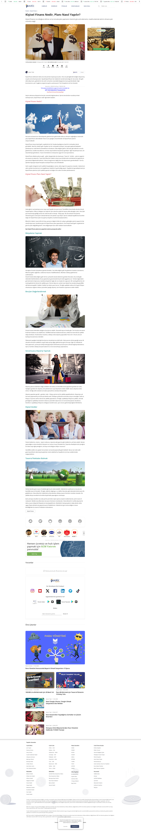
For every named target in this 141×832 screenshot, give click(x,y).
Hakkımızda (97, 774)
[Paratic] (29, 6)
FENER (73, 750)
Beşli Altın (73, 783)
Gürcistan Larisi (30, 766)
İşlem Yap (34, 554)
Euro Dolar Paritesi (98, 766)
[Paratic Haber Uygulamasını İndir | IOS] (52, 601)
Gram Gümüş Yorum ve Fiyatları (101, 764)
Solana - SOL (52, 750)
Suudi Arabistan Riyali (31, 754)
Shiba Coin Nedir (30, 776)
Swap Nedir (29, 785)
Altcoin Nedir (29, 778)
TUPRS (73, 761)
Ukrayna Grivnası (30, 757)
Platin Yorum (97, 750)
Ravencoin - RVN (53, 764)
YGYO (72, 764)
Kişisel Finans (33, 11)
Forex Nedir (29, 783)
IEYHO (72, 752)
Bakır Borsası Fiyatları (99, 768)
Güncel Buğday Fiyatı (99, 752)
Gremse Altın (74, 778)
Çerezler (96, 780)
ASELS (72, 757)
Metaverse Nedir (30, 787)
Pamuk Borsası (97, 761)
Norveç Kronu (29, 750)
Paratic (27, 11)
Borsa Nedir (52, 783)
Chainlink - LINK (53, 759)
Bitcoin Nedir (29, 774)
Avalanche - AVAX (53, 752)
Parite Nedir (29, 794)
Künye (95, 776)
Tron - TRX (51, 761)
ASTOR (73, 766)
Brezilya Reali (29, 761)
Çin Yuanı (28, 748)
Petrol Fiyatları (97, 757)
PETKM (73, 759)
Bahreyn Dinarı (30, 759)
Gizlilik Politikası (98, 778)
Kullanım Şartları (98, 785)
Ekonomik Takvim (98, 783)
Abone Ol (65, 613)
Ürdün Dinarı (29, 764)
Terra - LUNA (52, 768)
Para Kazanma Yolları (54, 776)
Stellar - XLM (52, 766)
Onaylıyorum (75, 826)
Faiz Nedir (28, 792)
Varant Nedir (52, 785)
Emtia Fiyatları (97, 748)
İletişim (95, 787)
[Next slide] (139, 1)
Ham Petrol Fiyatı (98, 759)
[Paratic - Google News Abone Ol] (78, 72)
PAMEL (73, 768)
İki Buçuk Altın (74, 774)
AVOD (72, 748)
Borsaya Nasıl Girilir (54, 778)
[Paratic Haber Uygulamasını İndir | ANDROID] (48, 601)
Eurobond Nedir (30, 789)
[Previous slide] (1, 1)
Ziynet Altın (74, 776)
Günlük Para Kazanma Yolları (56, 774)
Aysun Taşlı (31, 72)
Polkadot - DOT (52, 757)
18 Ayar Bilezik (75, 781)
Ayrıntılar (65, 826)
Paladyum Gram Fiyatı (99, 754)
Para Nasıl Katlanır (53, 780)
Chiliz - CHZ (52, 748)
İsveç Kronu (29, 752)
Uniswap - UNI (52, 754)
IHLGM (73, 754)
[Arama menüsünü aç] (99, 6)
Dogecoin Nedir (30, 780)
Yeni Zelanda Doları (31, 768)
